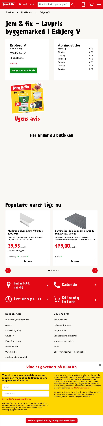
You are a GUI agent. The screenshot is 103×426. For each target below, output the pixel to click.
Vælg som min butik (23, 70)
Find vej (13, 63)
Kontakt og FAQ (13, 330)
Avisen (8, 325)
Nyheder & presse (62, 325)
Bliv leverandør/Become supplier (69, 352)
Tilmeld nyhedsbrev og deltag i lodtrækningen (51, 420)
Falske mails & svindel (16, 357)
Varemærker (11, 352)
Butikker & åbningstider (17, 320)
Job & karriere (60, 320)
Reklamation (11, 346)
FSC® (56, 346)
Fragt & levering (13, 341)
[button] (49, 270)
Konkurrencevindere (64, 341)
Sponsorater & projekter (65, 336)
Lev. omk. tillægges (16, 250)
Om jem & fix (60, 330)
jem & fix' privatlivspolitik (80, 388)
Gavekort (9, 336)
